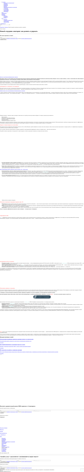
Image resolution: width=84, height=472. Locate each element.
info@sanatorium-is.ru (3, 433)
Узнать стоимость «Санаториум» (42, 296)
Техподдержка (6, 10)
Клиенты (3, 14)
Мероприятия (4, 13)
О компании (6, 16)
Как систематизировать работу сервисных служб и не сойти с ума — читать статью (14, 169)
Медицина (5, 3)
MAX (1, 436)
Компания (3, 15)
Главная (1, 27)
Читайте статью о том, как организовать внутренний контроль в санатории (12, 90)
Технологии (6, 8)
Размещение (6, 4)
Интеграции (6, 11)
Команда (5, 17)
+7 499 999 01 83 (2, 23)
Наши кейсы (4, 451)
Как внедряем (6, 9)
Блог (3, 12)
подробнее (2, 342)
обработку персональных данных (12, 38)
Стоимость (4, 450)
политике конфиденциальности (26, 38)
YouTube (1, 431)
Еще (2, 18)
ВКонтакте (2, 429)
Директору (6, 27)
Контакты (5, 19)
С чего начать (4, 449)
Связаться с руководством (8, 20)
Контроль (5, 6)
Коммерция (6, 5)
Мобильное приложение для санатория (10, 7)
